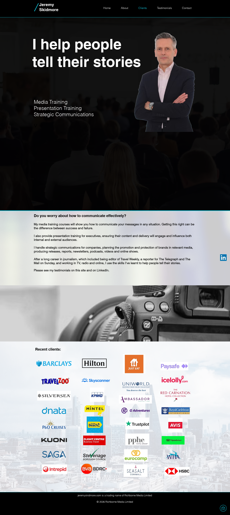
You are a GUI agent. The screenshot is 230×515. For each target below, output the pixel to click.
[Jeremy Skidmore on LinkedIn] (223, 257)
